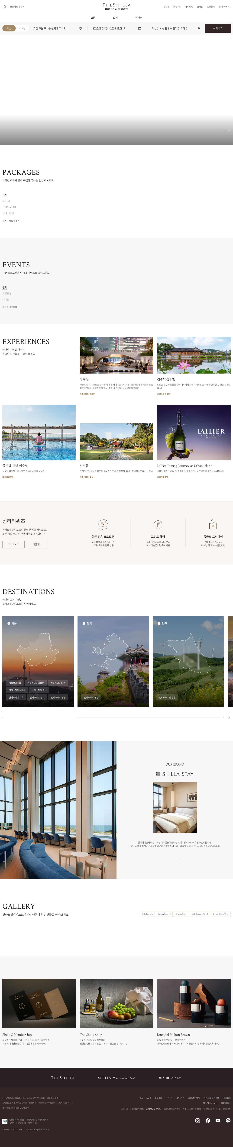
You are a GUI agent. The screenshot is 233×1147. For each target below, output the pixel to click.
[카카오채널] (228, 1120)
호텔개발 (158, 1097)
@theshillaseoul (164, 914)
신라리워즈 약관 (137, 1109)
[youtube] (217, 1120)
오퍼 (115, 17)
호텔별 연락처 (194, 1097)
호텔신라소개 (145, 1097)
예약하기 (218, 28)
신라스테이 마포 (58, 682)
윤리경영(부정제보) (212, 1097)
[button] (229, 717)
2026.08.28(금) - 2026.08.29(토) (109, 28)
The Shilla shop (210, 1102)
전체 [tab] (4, 195)
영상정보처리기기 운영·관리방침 (217, 1109)
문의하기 (180, 1097)
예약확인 (189, 6)
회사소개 (124, 1109)
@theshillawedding (221, 914)
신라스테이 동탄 (91, 697)
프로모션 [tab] (7, 293)
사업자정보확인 (63, 1103)
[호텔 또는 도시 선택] (80, 28)
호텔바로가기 (16, 6)
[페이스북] (207, 1120)
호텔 (93, 17)
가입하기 (37, 544)
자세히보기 (13, 544)
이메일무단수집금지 (172, 1109)
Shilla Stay (170, 1077)
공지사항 (169, 1097)
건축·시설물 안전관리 (192, 1109)
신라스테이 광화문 (36, 682)
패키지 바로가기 (9, 220)
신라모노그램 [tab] (9, 207)
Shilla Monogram (116, 1077)
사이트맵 (227, 1097)
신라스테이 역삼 (39, 690)
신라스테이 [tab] (8, 213)
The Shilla (63, 1077)
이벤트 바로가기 (9, 307)
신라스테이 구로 (37, 697)
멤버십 (200, 6)
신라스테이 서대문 (17, 690)
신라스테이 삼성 (58, 697)
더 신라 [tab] (6, 201)
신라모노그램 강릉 (167, 697)
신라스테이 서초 (16, 697)
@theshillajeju (181, 914)
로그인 (166, 6)
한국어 (224, 6)
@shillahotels (147, 914)
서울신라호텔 (15, 682)
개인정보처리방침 (153, 1109)
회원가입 (177, 6)
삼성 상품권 (226, 1102)
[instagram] (197, 1120)
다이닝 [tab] (5, 299)
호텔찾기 (211, 6)
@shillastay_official (200, 914)
